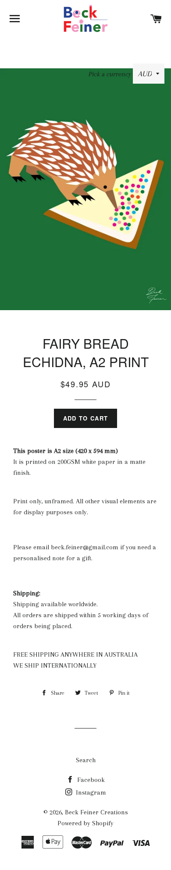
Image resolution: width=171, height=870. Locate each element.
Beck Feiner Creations (96, 812)
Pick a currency (110, 74)
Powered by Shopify (85, 823)
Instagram (90, 792)
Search (86, 760)
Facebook (90, 780)
